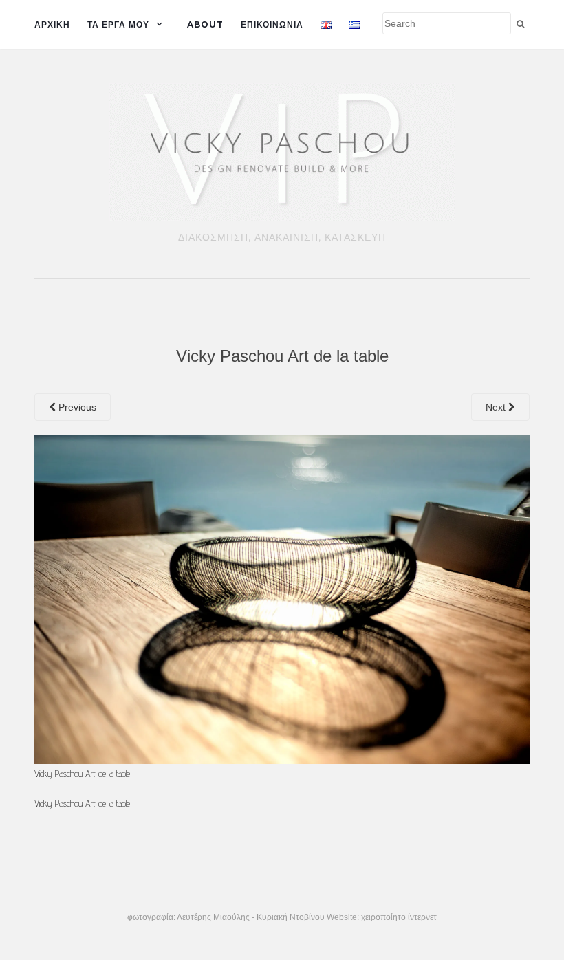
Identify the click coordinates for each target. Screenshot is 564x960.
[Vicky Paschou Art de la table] (282, 598)
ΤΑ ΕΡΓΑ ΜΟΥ (118, 24)
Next (497, 407)
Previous (76, 407)
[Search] (520, 24)
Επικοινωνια (272, 24)
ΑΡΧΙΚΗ (52, 24)
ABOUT (205, 24)
